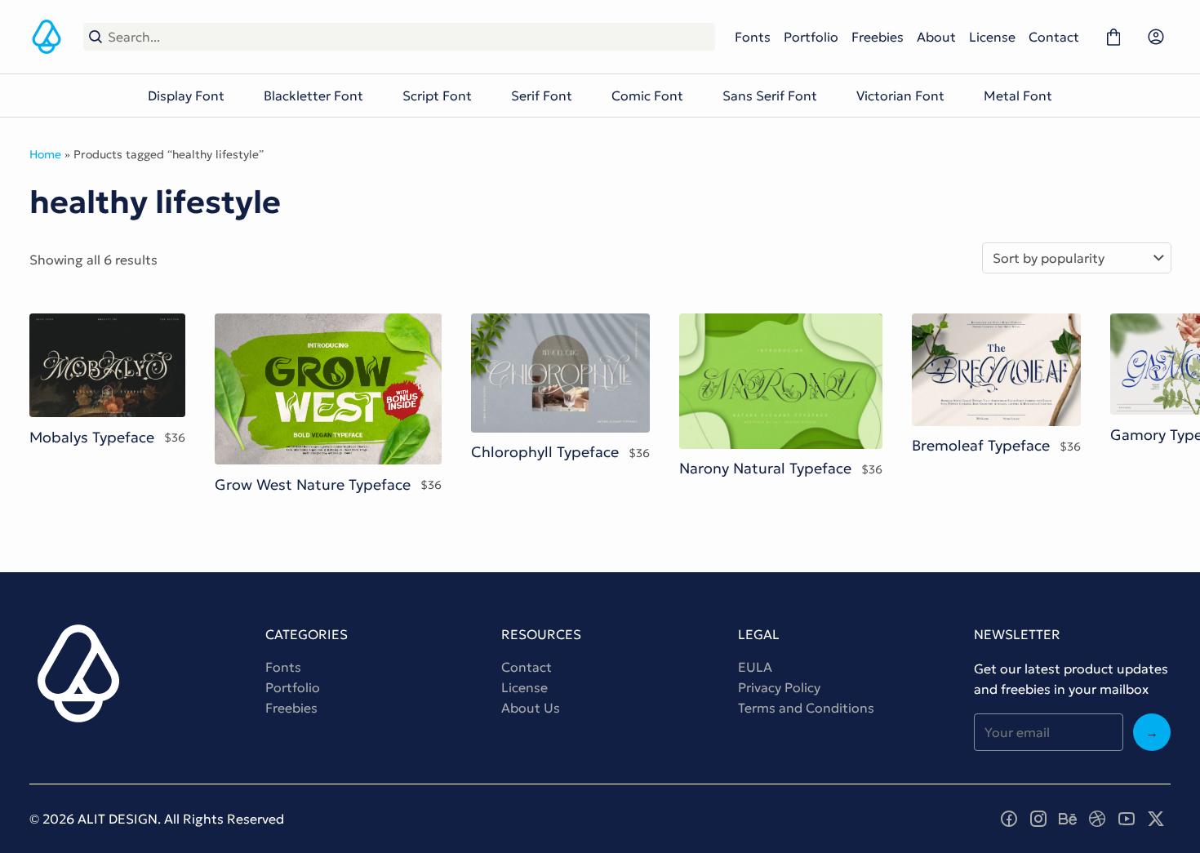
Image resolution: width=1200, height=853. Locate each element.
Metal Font (1018, 95)
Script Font (437, 95)
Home (45, 154)
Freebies (877, 37)
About (936, 37)
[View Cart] (1113, 36)
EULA (755, 667)
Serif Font (541, 95)
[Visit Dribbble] (1097, 818)
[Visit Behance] (1067, 818)
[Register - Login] (1156, 36)
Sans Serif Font (769, 95)
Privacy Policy (779, 687)
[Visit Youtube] (1126, 818)
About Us (530, 708)
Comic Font (647, 95)
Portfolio (811, 37)
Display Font (186, 95)
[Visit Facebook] (1009, 818)
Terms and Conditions (806, 708)
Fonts (753, 37)
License (992, 37)
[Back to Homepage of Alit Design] (46, 37)
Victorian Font (900, 95)
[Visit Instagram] (1038, 818)
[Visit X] (1156, 818)
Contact (1054, 37)
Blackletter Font (313, 95)
